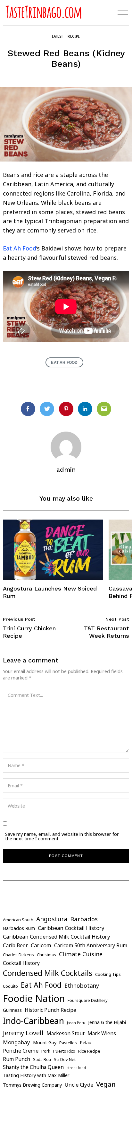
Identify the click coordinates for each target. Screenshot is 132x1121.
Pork (45, 1051)
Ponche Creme (20, 1050)
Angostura (51, 919)
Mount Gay (44, 1042)
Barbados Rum (19, 928)
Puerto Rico (64, 1051)
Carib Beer (15, 945)
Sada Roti (42, 1059)
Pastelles (68, 1043)
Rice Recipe (89, 1051)
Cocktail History (21, 963)
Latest (57, 36)
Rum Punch (16, 1059)
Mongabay (16, 1042)
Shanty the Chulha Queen (33, 1067)
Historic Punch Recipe (50, 1009)
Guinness (12, 1010)
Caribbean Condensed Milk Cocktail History (56, 936)
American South (18, 920)
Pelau (85, 1042)
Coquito (10, 986)
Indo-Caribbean (33, 1021)
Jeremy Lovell (23, 1033)
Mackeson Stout (65, 1033)
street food (76, 1067)
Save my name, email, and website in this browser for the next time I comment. (62, 836)
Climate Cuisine (81, 954)
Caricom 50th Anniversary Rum (90, 945)
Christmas (46, 955)
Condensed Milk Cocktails (47, 973)
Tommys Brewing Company (32, 1085)
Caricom (41, 945)
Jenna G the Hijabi (107, 1022)
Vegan (106, 1084)
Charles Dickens (18, 955)
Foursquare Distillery (88, 1000)
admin (66, 469)
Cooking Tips (108, 974)
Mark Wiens (101, 1033)
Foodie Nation (34, 998)
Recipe (74, 36)
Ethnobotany (81, 985)
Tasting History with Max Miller (36, 1075)
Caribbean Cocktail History (71, 928)
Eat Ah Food (19, 248)
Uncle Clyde (79, 1084)
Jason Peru (76, 1022)
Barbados (84, 919)
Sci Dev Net (65, 1059)
